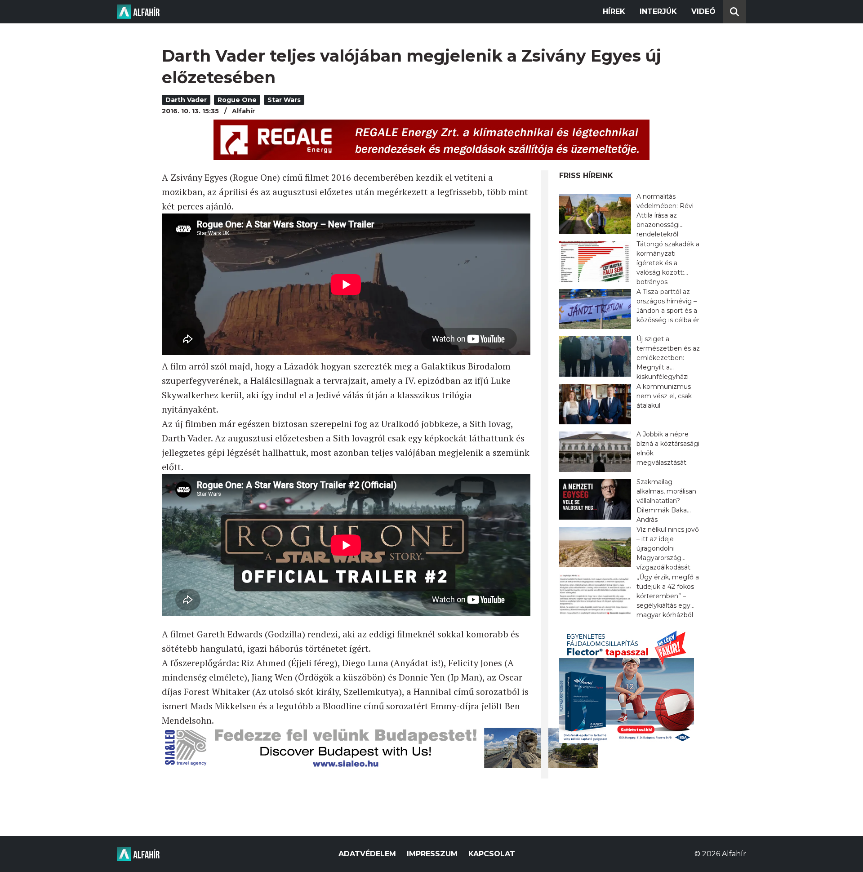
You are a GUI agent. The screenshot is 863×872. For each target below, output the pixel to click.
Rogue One (237, 100)
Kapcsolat (491, 854)
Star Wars (284, 100)
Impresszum (432, 854)
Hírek (614, 11)
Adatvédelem (367, 854)
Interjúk (658, 11)
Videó (703, 11)
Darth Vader (186, 100)
